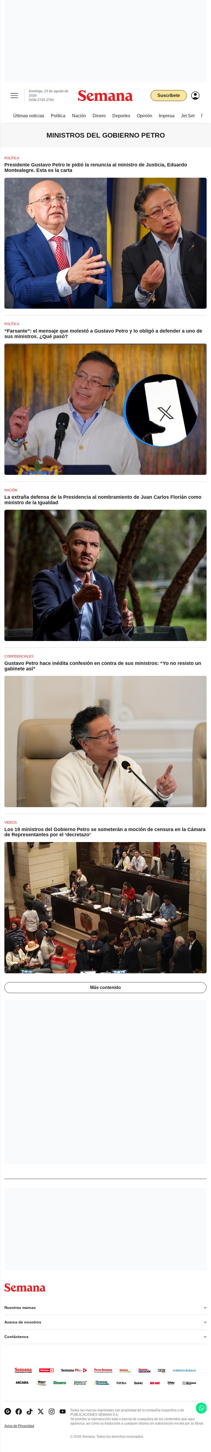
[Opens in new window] (18, 1411)
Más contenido (105, 987)
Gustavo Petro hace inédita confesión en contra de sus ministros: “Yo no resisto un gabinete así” (102, 665)
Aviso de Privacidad (25, 1426)
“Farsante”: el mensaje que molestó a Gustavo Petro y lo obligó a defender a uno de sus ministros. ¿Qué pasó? (103, 333)
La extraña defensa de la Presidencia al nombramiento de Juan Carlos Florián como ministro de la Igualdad (102, 499)
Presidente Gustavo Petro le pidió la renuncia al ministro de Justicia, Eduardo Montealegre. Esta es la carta (95, 167)
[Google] (7, 1411)
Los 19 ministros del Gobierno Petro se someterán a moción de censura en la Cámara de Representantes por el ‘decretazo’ (105, 832)
